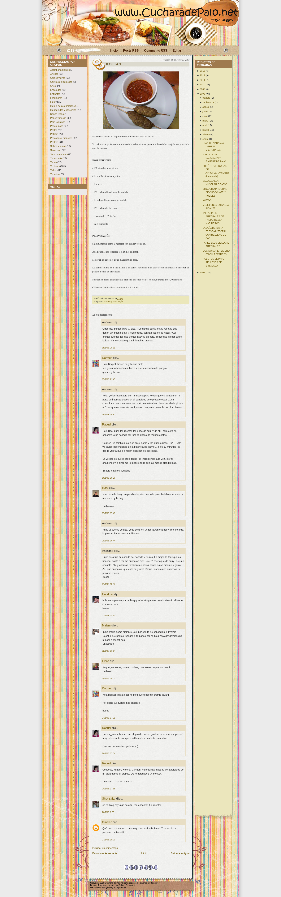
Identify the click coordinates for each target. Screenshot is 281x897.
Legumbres (56, 98)
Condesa (107, 594)
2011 (202, 80)
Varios (53, 162)
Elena (105, 661)
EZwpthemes (120, 887)
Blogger (154, 883)
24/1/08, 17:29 (108, 718)
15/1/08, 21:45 (108, 379)
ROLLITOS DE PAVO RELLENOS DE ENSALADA (213, 262)
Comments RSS (155, 50)
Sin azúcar (55, 150)
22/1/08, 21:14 (108, 651)
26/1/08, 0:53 (108, 812)
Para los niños (57, 122)
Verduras (55, 166)
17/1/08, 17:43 (108, 513)
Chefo (53, 86)
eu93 (105, 487)
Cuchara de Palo (112, 883)
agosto (206, 107)
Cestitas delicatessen (61, 82)
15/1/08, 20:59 (108, 348)
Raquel (106, 424)
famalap (107, 822)
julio (204, 111)
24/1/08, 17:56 (108, 789)
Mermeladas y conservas (63, 110)
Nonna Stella (57, 114)
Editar (177, 50)
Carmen (107, 357)
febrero (206, 134)
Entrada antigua (180, 853)
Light (52, 102)
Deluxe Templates (127, 885)
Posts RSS (131, 50)
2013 (202, 71)
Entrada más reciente (104, 853)
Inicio (114, 50)
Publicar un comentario (105, 848)
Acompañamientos (60, 70)
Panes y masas (58, 118)
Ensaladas (55, 90)
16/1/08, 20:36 (108, 478)
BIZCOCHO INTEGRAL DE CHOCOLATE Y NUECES (215, 192)
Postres (54, 142)
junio (205, 116)
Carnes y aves (57, 78)
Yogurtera (55, 174)
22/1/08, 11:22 (108, 615)
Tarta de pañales (59, 154)
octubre (206, 97)
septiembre (208, 102)
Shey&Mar (108, 798)
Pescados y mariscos (61, 138)
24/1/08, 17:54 (108, 753)
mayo (205, 120)
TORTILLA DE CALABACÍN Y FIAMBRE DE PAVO (214, 158)
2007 (202, 272)
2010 (202, 84)
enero (205, 139)
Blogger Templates (98, 885)
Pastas (53, 130)
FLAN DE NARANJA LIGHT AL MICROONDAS (213, 146)
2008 (202, 93)
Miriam (106, 625)
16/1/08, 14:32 (108, 414)
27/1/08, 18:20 (108, 840)
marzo (205, 130)
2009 (202, 89)
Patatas (54, 134)
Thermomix (56, 158)
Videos (54, 170)
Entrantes (55, 94)
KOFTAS (113, 64)
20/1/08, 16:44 (108, 541)
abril (204, 125)
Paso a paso (56, 126)
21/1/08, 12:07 (108, 584)
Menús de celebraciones (63, 106)
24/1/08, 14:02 (108, 678)
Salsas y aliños (58, 146)
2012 (202, 75)
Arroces (54, 74)
